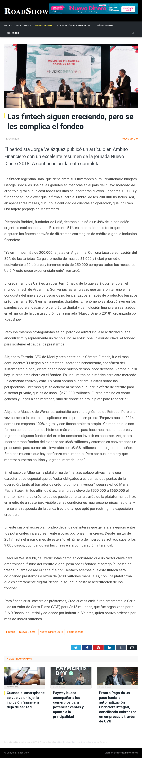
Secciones (22, 25)
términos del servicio (86, 742)
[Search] (133, 33)
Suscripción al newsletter (73, 25)
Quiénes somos (104, 25)
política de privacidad (65, 742)
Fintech (10, 632)
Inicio (7, 25)
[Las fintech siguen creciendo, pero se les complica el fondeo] (71, 76)
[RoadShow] (26, 10)
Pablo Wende (75, 632)
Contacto (13, 33)
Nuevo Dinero (43, 25)
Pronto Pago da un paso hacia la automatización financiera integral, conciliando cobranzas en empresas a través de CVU (117, 707)
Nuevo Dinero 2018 (51, 632)
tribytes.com (131, 752)
